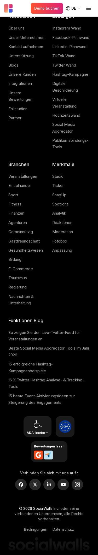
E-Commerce (20, 268)
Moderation (62, 231)
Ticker (58, 185)
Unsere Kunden (22, 74)
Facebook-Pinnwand (70, 37)
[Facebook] (21, 484)
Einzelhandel (19, 185)
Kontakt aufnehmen (25, 46)
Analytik (59, 213)
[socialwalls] (9, 8)
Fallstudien (17, 108)
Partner (14, 117)
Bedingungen (35, 529)
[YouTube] (63, 484)
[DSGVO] (65, 426)
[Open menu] (88, 8)
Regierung (17, 287)
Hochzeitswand (66, 115)
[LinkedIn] (49, 484)
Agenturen (17, 222)
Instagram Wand (66, 28)
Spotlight (60, 204)
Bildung (14, 259)
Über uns (16, 28)
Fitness (14, 204)
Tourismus (17, 277)
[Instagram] (77, 484)
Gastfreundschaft (24, 241)
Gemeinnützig (20, 231)
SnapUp (59, 194)
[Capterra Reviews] (48, 455)
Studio (58, 176)
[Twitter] (35, 484)
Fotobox (59, 241)
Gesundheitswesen (25, 250)
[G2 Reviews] (38, 455)
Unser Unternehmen (26, 37)
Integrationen (20, 83)
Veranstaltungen (22, 176)
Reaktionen (62, 222)
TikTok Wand (64, 55)
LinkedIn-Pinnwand (69, 46)
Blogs (13, 65)
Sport (13, 194)
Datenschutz (63, 529)
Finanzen (16, 213)
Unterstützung (21, 55)
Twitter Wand (64, 65)
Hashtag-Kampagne (70, 74)
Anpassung (62, 250)
